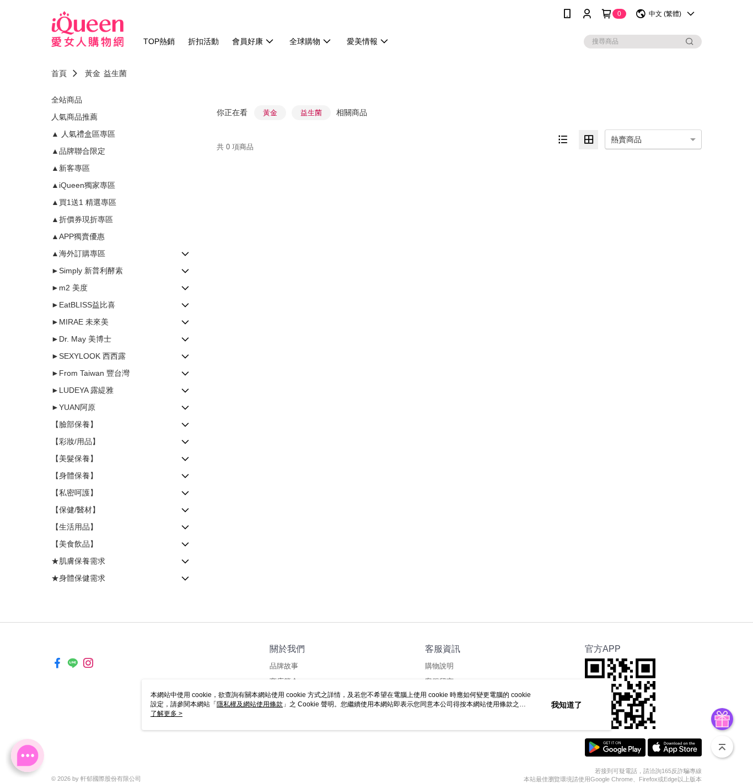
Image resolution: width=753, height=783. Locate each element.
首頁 (59, 73)
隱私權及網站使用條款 (250, 704)
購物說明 (439, 666)
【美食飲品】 (74, 543)
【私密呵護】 (74, 492)
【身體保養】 (74, 475)
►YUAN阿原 (73, 407)
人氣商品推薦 (74, 116)
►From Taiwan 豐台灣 (90, 373)
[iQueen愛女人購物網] (87, 29)
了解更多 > (166, 713)
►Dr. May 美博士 (81, 338)
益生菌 (115, 73)
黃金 (92, 73)
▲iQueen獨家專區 (83, 185)
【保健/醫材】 (75, 509)
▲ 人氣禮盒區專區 (83, 133)
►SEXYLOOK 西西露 (88, 356)
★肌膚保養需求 (78, 561)
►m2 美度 (69, 287)
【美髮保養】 (74, 458)
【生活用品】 (74, 526)
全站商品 (66, 99)
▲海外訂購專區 (78, 253)
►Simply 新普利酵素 (87, 270)
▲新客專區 (70, 168)
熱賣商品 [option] (626, 139)
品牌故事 (284, 666)
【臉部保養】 (74, 424)
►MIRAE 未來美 (80, 321)
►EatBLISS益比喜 (83, 304)
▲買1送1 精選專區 (83, 202)
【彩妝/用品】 (75, 441)
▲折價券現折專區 (82, 219)
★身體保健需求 (78, 578)
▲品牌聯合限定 (78, 151)
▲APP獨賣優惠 (78, 236)
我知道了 (566, 704)
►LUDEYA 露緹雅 (82, 390)
